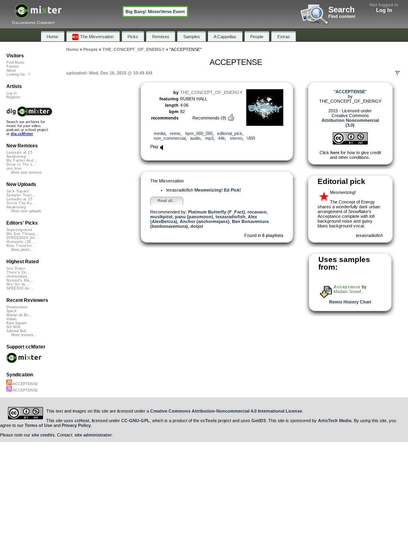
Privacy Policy (76, 425)
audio (195, 138)
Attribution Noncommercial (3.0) (350, 122)
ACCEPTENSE (25, 384)
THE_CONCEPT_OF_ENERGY (211, 92)
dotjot (196, 226)
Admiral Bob (16, 331)
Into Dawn (15, 268)
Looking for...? (18, 74)
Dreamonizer (16, 307)
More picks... (22, 250)
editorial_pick (229, 133)
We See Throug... (22, 234)
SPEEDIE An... (19, 288)
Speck (11, 311)
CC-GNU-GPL (135, 420)
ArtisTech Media (334, 420)
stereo (236, 138)
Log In (384, 10)
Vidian (11, 319)
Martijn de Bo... (19, 315)
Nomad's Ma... (19, 280)
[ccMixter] (38, 15)
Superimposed (19, 230)
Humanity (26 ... (21, 242)
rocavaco (257, 211)
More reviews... (24, 335)
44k (221, 138)
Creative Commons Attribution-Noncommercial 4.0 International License (226, 411)
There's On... (18, 272)
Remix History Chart (350, 301)
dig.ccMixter (22, 134)
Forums (12, 66)
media (159, 133)
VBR (251, 138)
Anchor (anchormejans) (205, 221)
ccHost (82, 420)
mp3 (209, 138)
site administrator (93, 434)
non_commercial (170, 138)
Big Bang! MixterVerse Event (155, 11)
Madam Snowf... (349, 291)
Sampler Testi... (20, 195)
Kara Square (16, 323)
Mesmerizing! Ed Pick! (217, 190)
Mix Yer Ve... (18, 284)
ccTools (208, 420)
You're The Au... (20, 203)
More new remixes (26, 172)
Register (13, 97)
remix (175, 133)
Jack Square (17, 191)
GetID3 (258, 420)
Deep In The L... (21, 164)
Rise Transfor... (20, 246)
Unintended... (18, 276)
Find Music (15, 63)
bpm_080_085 (199, 133)
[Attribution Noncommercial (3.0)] (350, 143)
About (11, 70)
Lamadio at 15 (19, 153)
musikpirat (161, 216)
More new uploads (26, 211)
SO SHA (13, 327)
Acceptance (347, 286)
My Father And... (21, 160)
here (334, 152)
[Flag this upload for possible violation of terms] (397, 72)
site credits (43, 434)
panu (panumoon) (194, 216)
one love (14, 168)
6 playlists (272, 235)
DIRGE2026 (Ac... (22, 238)
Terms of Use (38, 425)
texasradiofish (230, 216)
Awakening (16, 157)
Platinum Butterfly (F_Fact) (216, 211)
